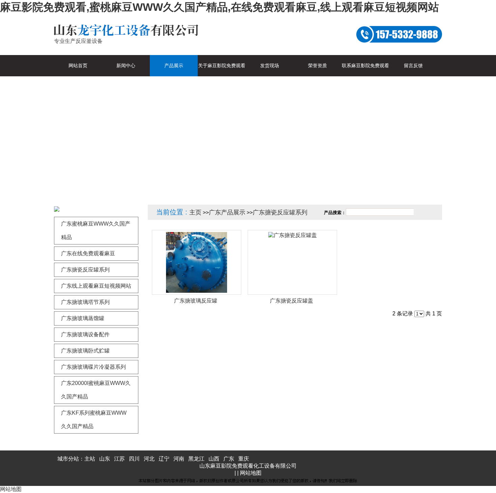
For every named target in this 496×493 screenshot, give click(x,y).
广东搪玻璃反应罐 (195, 301)
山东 (104, 459)
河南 (178, 459)
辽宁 (164, 459)
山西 (214, 459)
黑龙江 (196, 459)
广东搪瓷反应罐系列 (280, 212)
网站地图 (250, 473)
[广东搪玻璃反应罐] (196, 262)
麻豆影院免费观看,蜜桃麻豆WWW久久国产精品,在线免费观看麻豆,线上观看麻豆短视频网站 (219, 7)
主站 (89, 459)
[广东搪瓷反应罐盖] (292, 262)
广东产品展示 (227, 212)
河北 (149, 459)
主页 (195, 212)
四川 (134, 459)
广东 (228, 459)
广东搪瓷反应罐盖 (291, 301)
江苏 (119, 459)
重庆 (243, 459)
